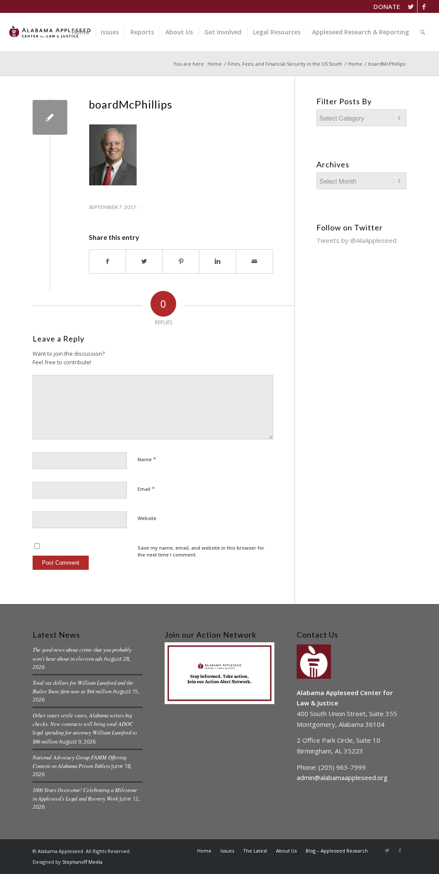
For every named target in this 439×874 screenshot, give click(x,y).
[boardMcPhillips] (50, 117)
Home (214, 63)
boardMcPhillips (130, 104)
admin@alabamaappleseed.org (342, 777)
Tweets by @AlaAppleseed (356, 240)
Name (147, 459)
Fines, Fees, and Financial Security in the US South (285, 63)
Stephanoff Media (82, 862)
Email (146, 489)
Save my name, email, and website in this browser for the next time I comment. (201, 551)
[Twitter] (411, 6)
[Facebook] (424, 6)
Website (147, 518)
